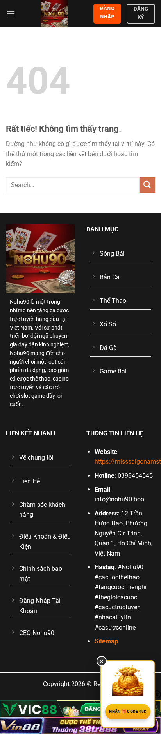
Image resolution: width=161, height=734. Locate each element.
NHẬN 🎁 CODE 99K (128, 711)
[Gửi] (147, 185)
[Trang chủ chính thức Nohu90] (54, 13)
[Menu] (10, 13)
